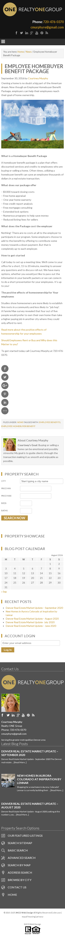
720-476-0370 (53, 22)
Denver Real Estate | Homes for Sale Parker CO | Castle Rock (32, 9)
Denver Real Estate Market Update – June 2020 (31, 625)
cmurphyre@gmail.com (47, 27)
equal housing (28, 916)
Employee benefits (49, 422)
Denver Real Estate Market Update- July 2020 (30, 622)
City (3, 481)
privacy (39, 916)
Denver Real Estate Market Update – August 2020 (32, 618)
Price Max (6, 496)
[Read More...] (20, 762)
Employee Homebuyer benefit (18, 426)
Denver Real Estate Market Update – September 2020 (34, 607)
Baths (4, 510)
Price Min (6, 488)
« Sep (4, 591)
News (20, 422)
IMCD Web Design (32, 924)
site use (57, 912)
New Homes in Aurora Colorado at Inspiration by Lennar (39, 779)
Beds (3, 503)
